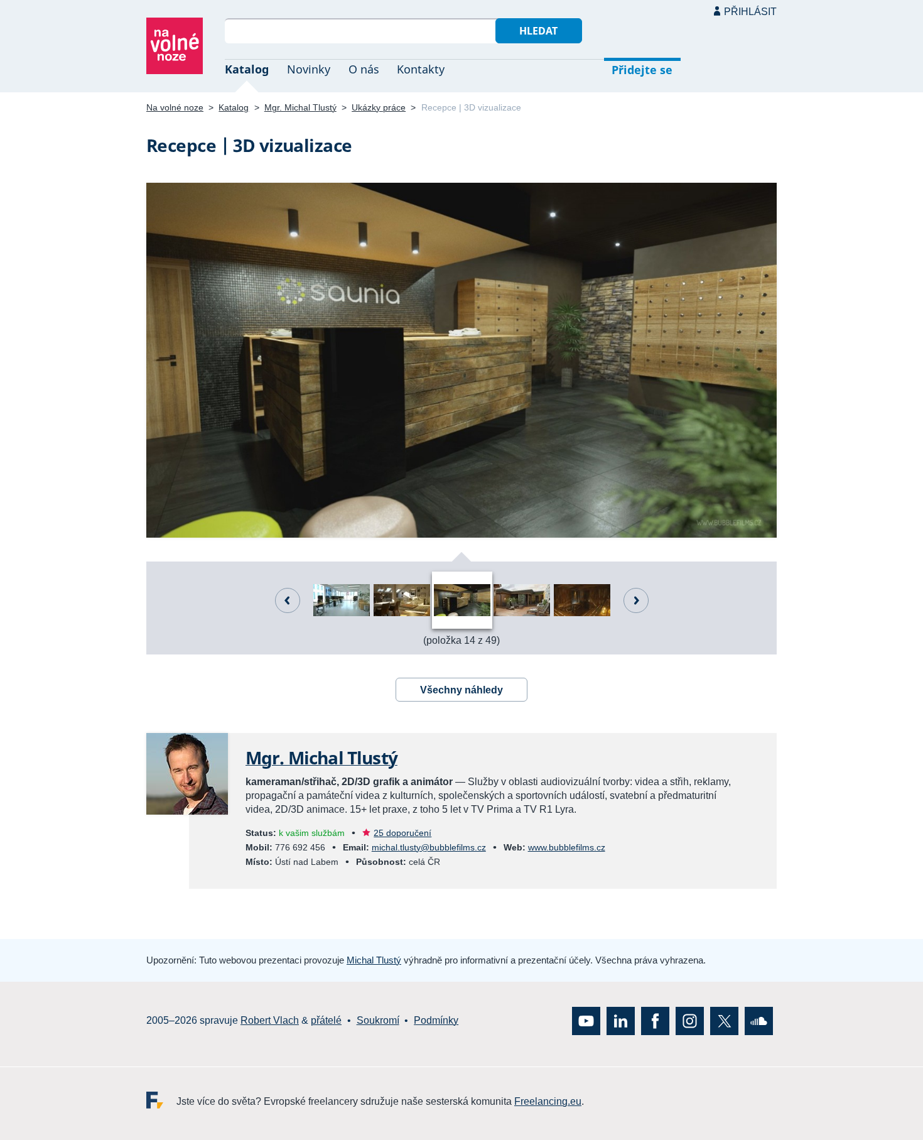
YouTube (586, 1020)
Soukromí (378, 1020)
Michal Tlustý (374, 960)
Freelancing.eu (161, 1099)
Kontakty (421, 69)
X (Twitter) (724, 1020)
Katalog (247, 69)
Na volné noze (174, 107)
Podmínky (436, 1020)
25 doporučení (402, 833)
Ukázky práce (379, 107)
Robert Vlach (269, 1020)
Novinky (308, 69)
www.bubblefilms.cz (566, 847)
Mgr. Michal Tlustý (300, 107)
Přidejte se (642, 69)
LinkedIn (621, 1020)
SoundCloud (759, 1020)
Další (636, 600)
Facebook (655, 1020)
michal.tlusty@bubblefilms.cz (429, 847)
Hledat (538, 31)
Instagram (690, 1020)
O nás (363, 69)
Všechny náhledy (461, 690)
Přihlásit (750, 11)
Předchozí (287, 600)
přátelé (326, 1020)
